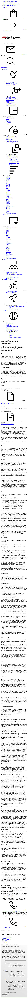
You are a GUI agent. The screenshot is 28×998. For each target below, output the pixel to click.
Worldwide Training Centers (15, 337)
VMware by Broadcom (11, 213)
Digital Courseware (10, 102)
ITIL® (7, 119)
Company (5, 310)
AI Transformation (10, 82)
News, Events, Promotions (9, 279)
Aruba (7, 182)
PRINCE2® (8, 121)
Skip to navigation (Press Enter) (10, 1)
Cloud (7, 138)
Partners (7, 327)
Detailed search (4, 67)
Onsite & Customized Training (12, 98)
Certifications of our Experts (12, 326)
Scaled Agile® (9, 254)
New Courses (9, 101)
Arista (7, 180)
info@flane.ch (4, 424)
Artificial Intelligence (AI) (11, 136)
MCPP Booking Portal (13, 308)
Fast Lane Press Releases (11, 291)
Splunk (7, 210)
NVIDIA (8, 203)
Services (5, 259)
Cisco (7, 188)
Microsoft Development (14, 163)
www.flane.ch (10, 424)
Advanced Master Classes (11, 83)
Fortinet (7, 195)
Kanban (7, 120)
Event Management (10, 273)
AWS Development (13, 159)
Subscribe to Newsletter (11, 292)
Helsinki (10, 335)
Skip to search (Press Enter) (9, 2)
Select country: (6, 31)
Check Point (8, 186)
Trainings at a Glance (10, 117)
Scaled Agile (8, 122)
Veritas (7, 212)
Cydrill (7, 192)
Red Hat (8, 208)
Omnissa (8, 205)
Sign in (4, 7)
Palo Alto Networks (10, 206)
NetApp (7, 202)
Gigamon (8, 196)
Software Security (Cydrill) (12, 156)
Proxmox (8, 207)
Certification (6, 214)
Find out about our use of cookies (9, 992)
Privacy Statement (7, 939)
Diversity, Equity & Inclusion (12, 330)
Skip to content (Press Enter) (9, 5)
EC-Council (8, 194)
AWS (7, 183)
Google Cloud (9, 197)
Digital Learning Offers (11, 105)
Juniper (7, 200)
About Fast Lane (9, 323)
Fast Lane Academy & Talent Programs (14, 274)
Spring (10, 164)
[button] (12, 31)
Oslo (10, 336)
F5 (6, 241)
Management (9, 325)
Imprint (4, 938)
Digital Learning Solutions (11, 272)
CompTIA (8, 190)
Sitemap (5, 941)
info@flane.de (4, 403)
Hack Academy (9, 275)
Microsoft (8, 201)
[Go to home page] (11, 42)
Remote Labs (9, 278)
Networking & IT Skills (11, 84)
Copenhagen (11, 334)
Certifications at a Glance (11, 227)
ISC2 (7, 199)
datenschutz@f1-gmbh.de (14, 911)
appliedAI (8, 179)
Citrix (7, 189)
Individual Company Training (12, 277)
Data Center (8, 140)
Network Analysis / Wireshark (12, 141)
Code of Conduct (9, 329)
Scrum (7, 123)
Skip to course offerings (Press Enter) (11, 4)
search (2, 55)
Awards (7, 324)
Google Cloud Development (15, 161)
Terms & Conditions (7, 936)
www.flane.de (10, 403)
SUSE (7, 211)
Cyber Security (9, 139)
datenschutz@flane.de (7, 895)
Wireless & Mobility (10, 142)
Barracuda (8, 184)
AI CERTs (8, 177)
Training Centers (9, 103)
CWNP (7, 191)
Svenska (25, 29)
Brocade (8, 185)
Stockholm (11, 332)
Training (5, 69)
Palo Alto (8, 250)
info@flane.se (24, 54)
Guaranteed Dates (10, 100)
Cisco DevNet (12, 160)
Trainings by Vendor (10, 97)
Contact (5, 940)
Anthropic (8, 178)
